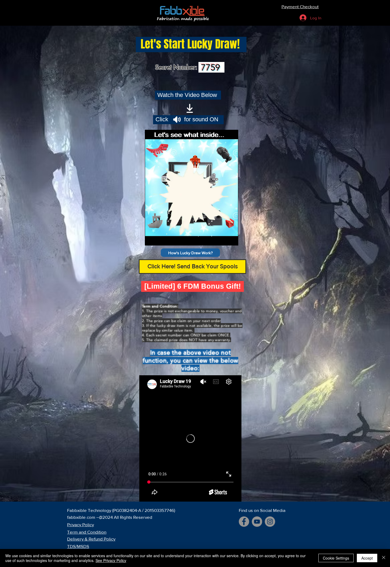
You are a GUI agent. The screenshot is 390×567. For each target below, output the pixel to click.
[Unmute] (160, 238)
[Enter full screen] (231, 238)
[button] (190, 252)
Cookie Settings (336, 558)
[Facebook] (244, 521)
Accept (367, 558)
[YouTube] (257, 521)
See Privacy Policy (111, 560)
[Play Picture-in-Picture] (222, 238)
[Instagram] (270, 521)
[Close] (383, 558)
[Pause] (151, 238)
